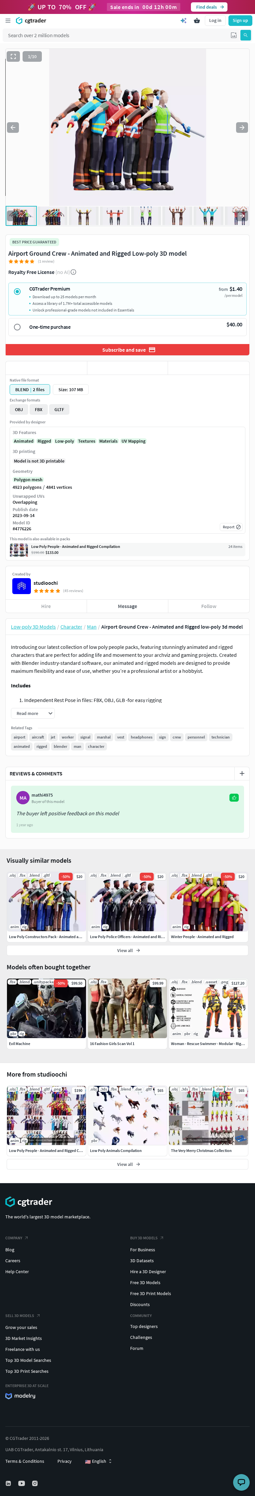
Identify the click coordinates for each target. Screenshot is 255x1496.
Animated (24, 441)
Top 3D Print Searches (26, 1371)
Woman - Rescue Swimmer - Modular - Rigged (209, 1043)
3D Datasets (142, 1261)
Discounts (140, 1304)
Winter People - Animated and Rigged (202, 936)
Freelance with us (22, 1349)
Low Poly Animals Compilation (116, 1150)
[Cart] (197, 20)
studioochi (46, 582)
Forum (136, 1348)
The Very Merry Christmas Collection (201, 1150)
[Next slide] (242, 127)
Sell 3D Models (19, 1315)
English (95, 1461)
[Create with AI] (183, 20)
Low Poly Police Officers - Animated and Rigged (129, 936)
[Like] (46, 368)
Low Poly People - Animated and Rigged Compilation (53, 1150)
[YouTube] (22, 1483)
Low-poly (64, 441)
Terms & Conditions (24, 1461)
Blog (9, 1250)
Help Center (17, 1272)
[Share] (208, 368)
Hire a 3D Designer (148, 1272)
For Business (142, 1250)
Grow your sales (21, 1327)
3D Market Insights (23, 1338)
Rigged (44, 441)
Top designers (144, 1326)
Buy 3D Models (144, 1237)
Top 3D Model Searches (28, 1360)
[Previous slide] (13, 127)
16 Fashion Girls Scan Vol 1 (112, 1043)
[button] (233, 35)
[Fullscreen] (13, 56)
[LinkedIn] (9, 1483)
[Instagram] (36, 1483)
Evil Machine (19, 1043)
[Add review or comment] (242, 773)
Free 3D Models (145, 1282)
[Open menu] (8, 20)
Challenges (141, 1337)
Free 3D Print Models (150, 1293)
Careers (12, 1261)
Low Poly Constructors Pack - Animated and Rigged (52, 936)
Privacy (64, 1461)
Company (13, 1237)
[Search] (245, 35)
